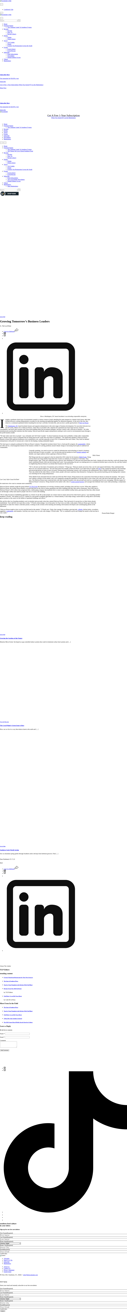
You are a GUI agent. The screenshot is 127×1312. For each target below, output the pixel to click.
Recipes (6, 29)
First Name (6, 1233)
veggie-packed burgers (77, 482)
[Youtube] (5, 1217)
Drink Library (11, 39)
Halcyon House (83, 423)
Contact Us (7, 1268)
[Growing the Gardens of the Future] (56, 631)
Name (2, 1033)
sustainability (82, 444)
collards (80, 509)
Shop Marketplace (12, 186)
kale (99, 468)
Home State (6, 1241)
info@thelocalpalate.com (30, 1275)
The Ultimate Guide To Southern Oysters (19, 27)
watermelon (9, 511)
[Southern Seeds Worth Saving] (56, 842)
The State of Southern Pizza (11, 981)
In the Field (2, 316)
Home (5, 24)
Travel (5, 41)
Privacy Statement (9, 1270)
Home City (6, 1245)
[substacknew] (5, 1220)
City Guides (11, 42)
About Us (6, 1266)
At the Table (2, 846)
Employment (7, 1272)
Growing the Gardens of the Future (11, 638)
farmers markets (81, 452)
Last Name (6, 1237)
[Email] (5, 333)
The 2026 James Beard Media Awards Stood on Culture (18, 1022)
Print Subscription (12, 54)
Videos (6, 59)
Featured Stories (8, 25)
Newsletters (10, 56)
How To (9, 32)
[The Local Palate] (5, 1)
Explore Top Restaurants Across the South (19, 46)
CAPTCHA (3, 1253)
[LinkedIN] (41, 413)
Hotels (9, 44)
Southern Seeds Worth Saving (9, 850)
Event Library (11, 49)
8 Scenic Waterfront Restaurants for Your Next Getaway (18, 977)
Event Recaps (11, 51)
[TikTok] (65, 1212)
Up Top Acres (33, 486)
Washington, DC (13, 426)
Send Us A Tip (8, 1260)
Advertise (6, 1258)
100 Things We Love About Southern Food (20, 151)
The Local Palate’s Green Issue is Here (12, 725)
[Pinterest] (5, 338)
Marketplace (7, 61)
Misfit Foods (83, 457)
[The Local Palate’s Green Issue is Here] (37, 718)
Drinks (6, 36)
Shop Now (3, 88)
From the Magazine (4, 721)
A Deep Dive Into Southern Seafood (13, 1018)
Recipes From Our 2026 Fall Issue (13, 988)
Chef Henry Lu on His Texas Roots (13, 996)
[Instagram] (5, 1068)
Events (6, 47)
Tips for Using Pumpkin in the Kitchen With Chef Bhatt (18, 985)
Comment (3, 1040)
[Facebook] (5, 336)
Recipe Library (11, 34)
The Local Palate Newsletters (16, 179)
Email (2, 1037)
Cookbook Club (8, 9)
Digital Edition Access (14, 57)
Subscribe (6, 52)
